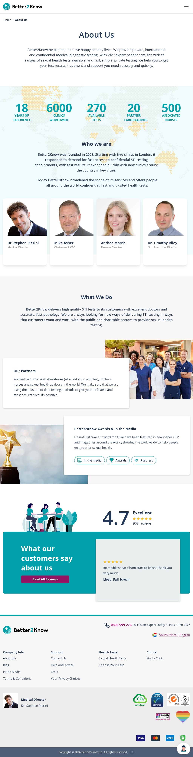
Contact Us (59, 658)
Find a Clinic (155, 658)
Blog (6, 665)
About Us (9, 658)
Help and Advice (62, 665)
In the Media (12, 672)
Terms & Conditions (17, 679)
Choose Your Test (111, 665)
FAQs (54, 672)
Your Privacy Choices (65, 679)
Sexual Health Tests (112, 658)
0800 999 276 (121, 625)
